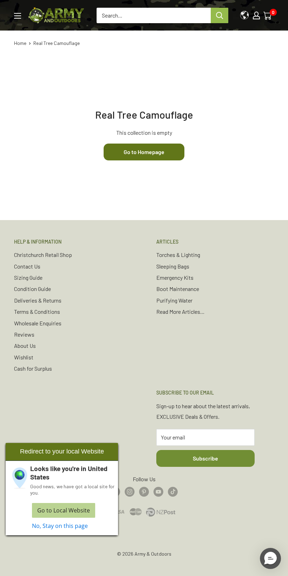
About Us (25, 345)
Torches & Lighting (178, 254)
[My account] (256, 15)
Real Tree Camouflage (56, 43)
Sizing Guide (28, 277)
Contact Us (27, 266)
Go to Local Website (63, 510)
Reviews (24, 334)
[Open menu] (17, 16)
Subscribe (205, 458)
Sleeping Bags (172, 266)
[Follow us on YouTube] (158, 491)
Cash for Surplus (33, 368)
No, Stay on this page (60, 526)
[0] (268, 15)
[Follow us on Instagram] (130, 491)
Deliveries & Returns (37, 300)
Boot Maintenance (177, 288)
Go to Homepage (144, 151)
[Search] (219, 15)
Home (20, 43)
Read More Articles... (180, 311)
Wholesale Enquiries (37, 323)
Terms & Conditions (37, 311)
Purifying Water (174, 300)
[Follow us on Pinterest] (144, 491)
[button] (270, 558)
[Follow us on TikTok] (173, 491)
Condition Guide (32, 288)
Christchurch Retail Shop (43, 254)
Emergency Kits (175, 277)
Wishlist (23, 357)
